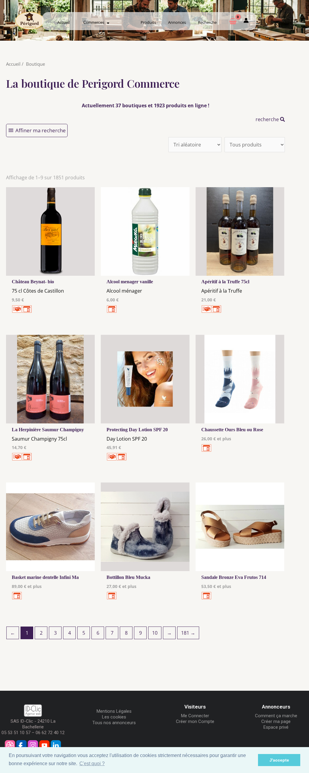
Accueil (63, 22)
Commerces (95, 22)
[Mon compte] (246, 21)
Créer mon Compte (195, 721)
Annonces (177, 22)
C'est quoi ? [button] (92, 763)
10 (155, 633)
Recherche (207, 22)
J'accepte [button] (279, 760)
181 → (188, 633)
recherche (268, 119)
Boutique (35, 64)
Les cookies (114, 717)
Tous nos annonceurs (114, 722)
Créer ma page (276, 721)
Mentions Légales (114, 711)
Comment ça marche (276, 715)
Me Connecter (195, 715)
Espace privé (275, 727)
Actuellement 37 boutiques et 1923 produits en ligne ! (145, 105)
